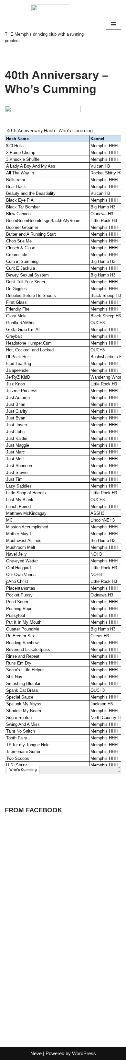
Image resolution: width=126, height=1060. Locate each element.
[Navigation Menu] (113, 24)
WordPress (84, 1053)
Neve (36, 1053)
